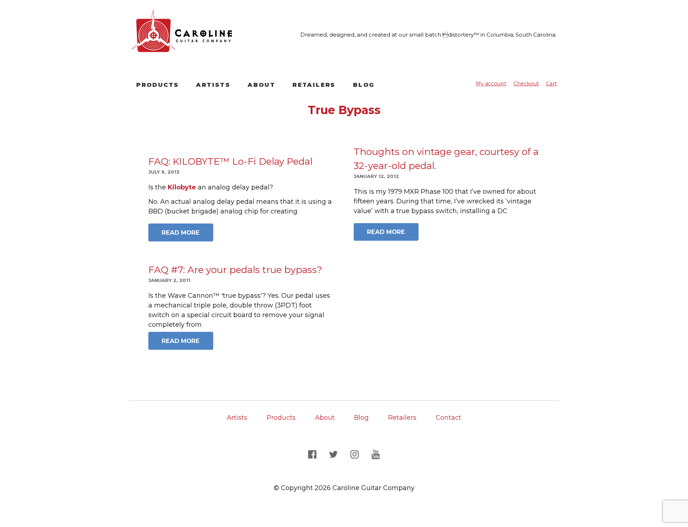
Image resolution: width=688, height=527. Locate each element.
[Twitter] (334, 454)
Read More (181, 232)
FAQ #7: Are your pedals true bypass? (235, 270)
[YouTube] (376, 454)
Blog (364, 84)
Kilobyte (181, 187)
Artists (213, 84)
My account (491, 83)
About (261, 84)
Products (157, 84)
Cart (551, 83)
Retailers (314, 84)
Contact (448, 418)
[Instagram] (355, 454)
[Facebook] (313, 454)
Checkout (526, 83)
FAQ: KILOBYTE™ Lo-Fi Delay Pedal (230, 161)
